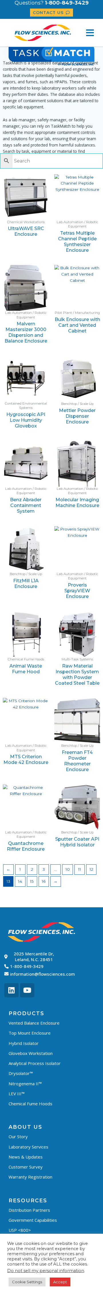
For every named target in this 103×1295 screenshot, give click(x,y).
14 (20, 881)
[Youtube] (27, 990)
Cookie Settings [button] (27, 1282)
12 (91, 869)
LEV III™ (17, 1093)
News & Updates (26, 1157)
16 (43, 881)
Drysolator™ (21, 1073)
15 (32, 881)
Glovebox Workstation (31, 1053)
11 (79, 869)
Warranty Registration (30, 1177)
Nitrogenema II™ (25, 1083)
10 (68, 869)
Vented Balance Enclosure (34, 1023)
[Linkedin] (11, 990)
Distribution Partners (29, 1210)
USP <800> (20, 1230)
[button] (90, 33)
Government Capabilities (33, 1220)
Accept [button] (60, 1282)
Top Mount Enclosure (30, 1033)
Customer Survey (26, 1167)
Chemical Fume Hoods (30, 1103)
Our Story (18, 1136)
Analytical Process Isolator (35, 1063)
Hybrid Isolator (24, 1043)
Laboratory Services (28, 1147)
